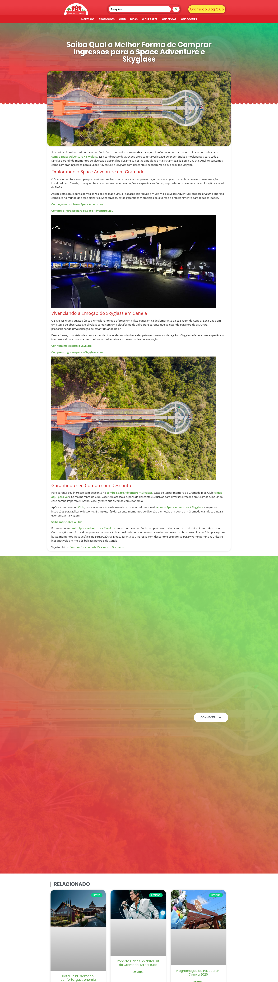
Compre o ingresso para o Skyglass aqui (77, 352)
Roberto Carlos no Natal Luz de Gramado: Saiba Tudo (138, 963)
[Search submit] (176, 9)
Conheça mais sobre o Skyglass (71, 346)
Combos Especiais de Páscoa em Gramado (97, 547)
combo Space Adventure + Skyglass (74, 156)
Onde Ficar (169, 19)
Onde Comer (189, 19)
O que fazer (150, 19)
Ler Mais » (138, 972)
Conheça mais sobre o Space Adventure (77, 204)
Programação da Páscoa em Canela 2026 (198, 973)
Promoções (107, 19)
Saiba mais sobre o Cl (65, 522)
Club (122, 19)
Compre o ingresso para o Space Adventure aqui (82, 210)
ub (81, 522)
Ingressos (87, 19)
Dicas (134, 19)
